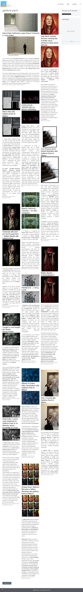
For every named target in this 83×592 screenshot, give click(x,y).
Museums (23, 84)
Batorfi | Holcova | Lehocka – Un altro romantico (29, 211)
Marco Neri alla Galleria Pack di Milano (8, 114)
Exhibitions (19, 84)
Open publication (66, 41)
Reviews (8, 307)
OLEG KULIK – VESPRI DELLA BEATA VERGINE (29, 107)
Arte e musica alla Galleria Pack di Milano (48, 400)
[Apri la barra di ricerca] (80, 4)
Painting (8, 197)
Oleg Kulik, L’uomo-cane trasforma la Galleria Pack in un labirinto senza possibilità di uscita (10, 423)
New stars (33, 185)
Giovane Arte (43, 474)
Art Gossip (60, 4)
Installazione (14, 503)
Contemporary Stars (12, 84)
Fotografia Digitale (50, 362)
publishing (75, 41)
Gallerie (74, 4)
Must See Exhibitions (46, 120)
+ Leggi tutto (7, 583)
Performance (33, 362)
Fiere (68, 4)
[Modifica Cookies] (2, 589)
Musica (47, 474)
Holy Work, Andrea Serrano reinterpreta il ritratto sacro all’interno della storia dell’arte (49, 40)
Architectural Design (8, 398)
